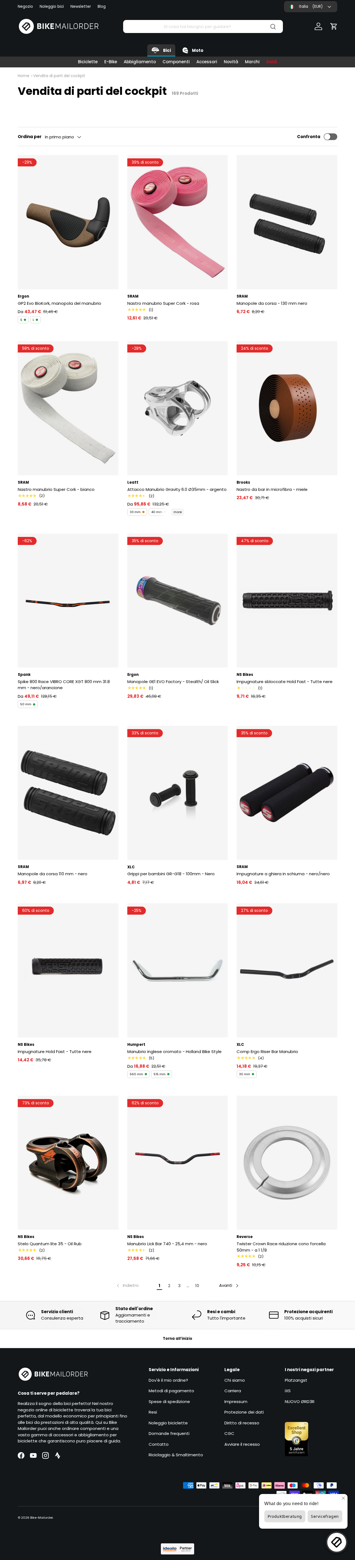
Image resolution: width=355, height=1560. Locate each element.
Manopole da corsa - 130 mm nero (272, 303)
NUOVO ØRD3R (300, 1401)
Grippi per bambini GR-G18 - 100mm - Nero (171, 874)
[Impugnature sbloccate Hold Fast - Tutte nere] (287, 601)
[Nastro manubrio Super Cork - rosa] (177, 222)
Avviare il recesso (242, 1444)
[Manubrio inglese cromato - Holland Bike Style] (177, 970)
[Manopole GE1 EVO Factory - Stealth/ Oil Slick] (177, 601)
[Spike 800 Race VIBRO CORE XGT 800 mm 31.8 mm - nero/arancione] (68, 601)
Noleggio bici (52, 6)
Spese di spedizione (169, 1401)
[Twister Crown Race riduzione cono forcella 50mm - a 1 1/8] (287, 1163)
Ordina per (30, 136)
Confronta (308, 136)
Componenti (176, 62)
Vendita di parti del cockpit (59, 75)
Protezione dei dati (244, 1412)
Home (23, 75)
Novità (231, 62)
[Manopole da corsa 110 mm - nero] (68, 793)
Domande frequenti (169, 1433)
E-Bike (110, 62)
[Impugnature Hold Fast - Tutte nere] (68, 970)
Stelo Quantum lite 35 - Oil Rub (50, 1244)
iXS (288, 1391)
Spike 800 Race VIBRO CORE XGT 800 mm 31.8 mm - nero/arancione (64, 685)
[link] (127, 1285)
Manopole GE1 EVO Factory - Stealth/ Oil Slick (173, 681)
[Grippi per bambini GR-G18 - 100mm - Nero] (177, 793)
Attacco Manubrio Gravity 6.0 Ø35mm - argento (177, 489)
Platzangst (296, 1380)
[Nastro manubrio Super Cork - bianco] (68, 408)
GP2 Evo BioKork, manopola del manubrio (59, 303)
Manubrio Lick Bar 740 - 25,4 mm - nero (167, 1244)
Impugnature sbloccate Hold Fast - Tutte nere (285, 681)
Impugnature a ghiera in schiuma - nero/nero (283, 874)
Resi (153, 1412)
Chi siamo (234, 1380)
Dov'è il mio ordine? (168, 1380)
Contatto (159, 1444)
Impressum (235, 1401)
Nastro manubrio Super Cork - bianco (56, 489)
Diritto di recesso (241, 1423)
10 (197, 1285)
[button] (334, 26)
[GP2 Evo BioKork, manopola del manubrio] (68, 222)
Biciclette (88, 62)
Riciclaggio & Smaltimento (176, 1455)
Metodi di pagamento (171, 1391)
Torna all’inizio (177, 1338)
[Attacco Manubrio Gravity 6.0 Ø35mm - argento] (177, 408)
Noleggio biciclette (168, 1423)
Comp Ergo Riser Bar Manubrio (267, 1051)
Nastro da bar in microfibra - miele (272, 489)
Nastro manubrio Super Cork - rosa (163, 303)
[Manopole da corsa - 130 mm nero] (287, 222)
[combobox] (203, 26)
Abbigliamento (140, 62)
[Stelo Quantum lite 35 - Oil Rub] (68, 1163)
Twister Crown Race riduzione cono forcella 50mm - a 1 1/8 (281, 1247)
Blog (102, 6)
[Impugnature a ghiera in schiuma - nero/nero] (287, 793)
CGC (229, 1433)
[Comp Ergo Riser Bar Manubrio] (287, 970)
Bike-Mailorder (41, 1517)
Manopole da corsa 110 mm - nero (52, 874)
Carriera (232, 1391)
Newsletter (80, 6)
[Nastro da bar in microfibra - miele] (287, 408)
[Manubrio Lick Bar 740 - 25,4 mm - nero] (177, 1163)
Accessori (206, 62)
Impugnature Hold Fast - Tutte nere (55, 1051)
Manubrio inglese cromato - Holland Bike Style (174, 1051)
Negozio (25, 6)
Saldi (271, 62)
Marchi (252, 62)
